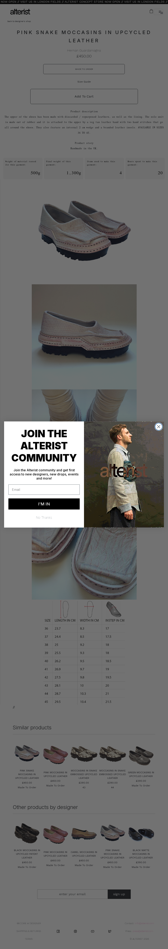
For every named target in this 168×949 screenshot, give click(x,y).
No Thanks (44, 517)
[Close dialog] (158, 426)
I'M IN (44, 503)
